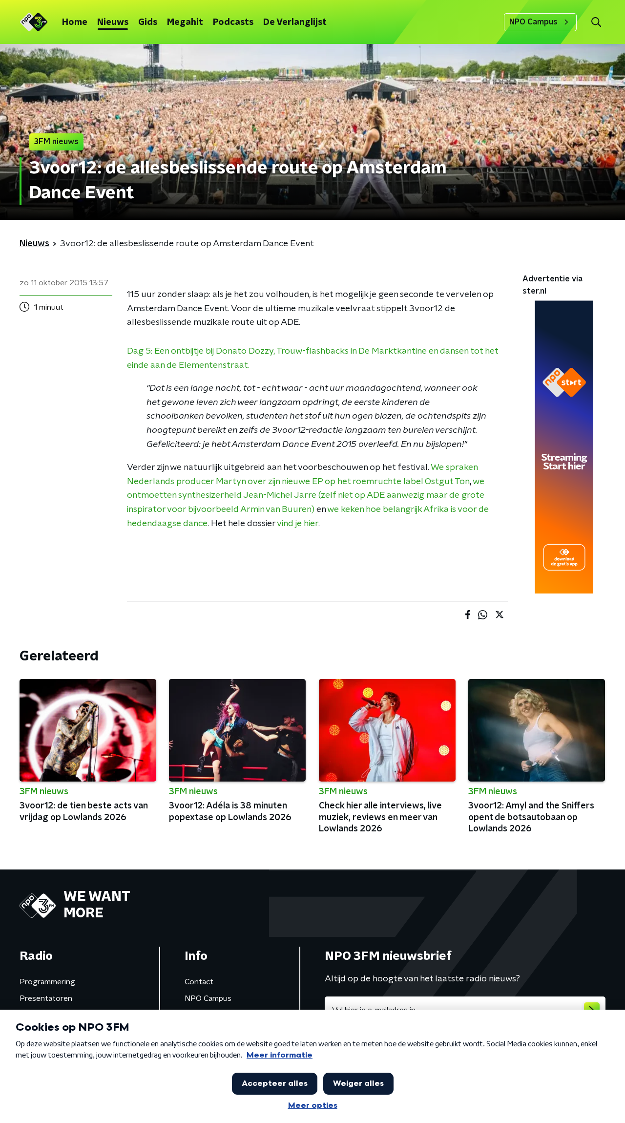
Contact (199, 982)
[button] (595, 22)
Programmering (47, 982)
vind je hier (297, 523)
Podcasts (233, 22)
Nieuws (112, 22)
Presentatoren (46, 998)
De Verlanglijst (295, 22)
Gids (147, 22)
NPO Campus (533, 22)
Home (74, 22)
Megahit (185, 22)
